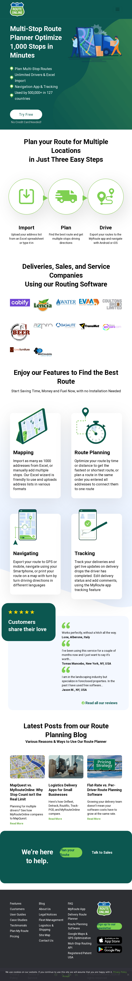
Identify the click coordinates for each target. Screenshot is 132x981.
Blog (42, 903)
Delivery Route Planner (77, 916)
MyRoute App (76, 909)
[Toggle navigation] (117, 9)
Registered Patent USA (79, 955)
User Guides (18, 914)
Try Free (26, 115)
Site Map (44, 935)
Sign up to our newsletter (106, 926)
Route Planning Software (78, 926)
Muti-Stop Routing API (79, 945)
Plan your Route (67, 852)
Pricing (14, 936)
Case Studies (18, 920)
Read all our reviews (101, 703)
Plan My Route (19, 931)
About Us (45, 909)
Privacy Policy (120, 972)
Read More (16, 823)
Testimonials (18, 925)
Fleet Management (51, 920)
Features (15, 903)
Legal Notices (48, 914)
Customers (17, 909)
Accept (66, 976)
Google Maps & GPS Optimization (79, 936)
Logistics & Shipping (46, 927)
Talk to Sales (102, 852)
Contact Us (46, 940)
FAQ (70, 903)
